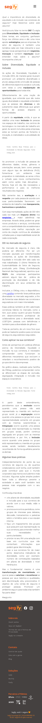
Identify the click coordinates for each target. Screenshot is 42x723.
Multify (11, 679)
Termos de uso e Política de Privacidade (20, 631)
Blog (10, 659)
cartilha (10, 293)
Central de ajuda (15, 652)
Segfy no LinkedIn (16, 636)
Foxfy (11, 682)
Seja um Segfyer (15, 626)
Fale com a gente (15, 655)
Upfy (10, 675)
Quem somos (14, 622)
